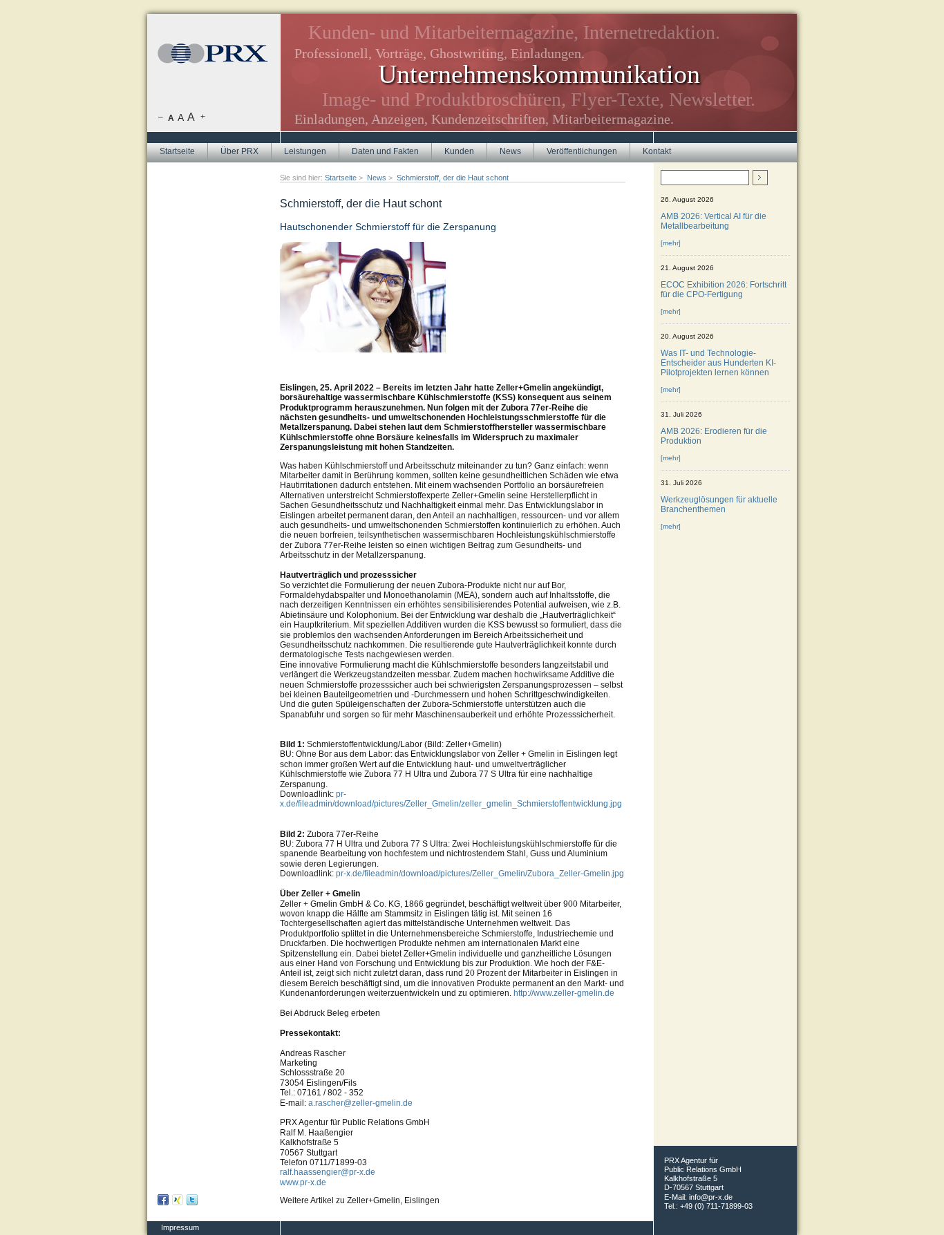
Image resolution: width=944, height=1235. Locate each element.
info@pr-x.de (711, 1197)
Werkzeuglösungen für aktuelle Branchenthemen (719, 504)
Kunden (459, 151)
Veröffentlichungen (582, 151)
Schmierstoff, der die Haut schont (453, 177)
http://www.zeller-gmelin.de (563, 993)
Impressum (180, 1227)
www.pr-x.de (303, 1182)
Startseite (177, 151)
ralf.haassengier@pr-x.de (327, 1172)
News (510, 151)
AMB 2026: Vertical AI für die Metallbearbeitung (713, 221)
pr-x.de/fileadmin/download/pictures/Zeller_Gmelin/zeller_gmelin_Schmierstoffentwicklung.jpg (451, 799)
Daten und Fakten (385, 151)
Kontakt (657, 151)
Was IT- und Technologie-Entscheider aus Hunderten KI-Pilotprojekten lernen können (718, 362)
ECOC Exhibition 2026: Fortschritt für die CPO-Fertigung (723, 289)
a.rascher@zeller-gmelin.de (360, 1103)
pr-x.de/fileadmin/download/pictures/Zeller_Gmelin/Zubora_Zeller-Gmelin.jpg (480, 873)
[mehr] (671, 243)
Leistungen (305, 151)
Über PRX (239, 151)
